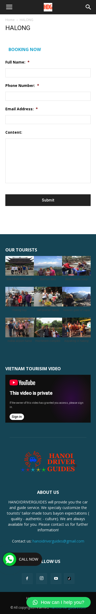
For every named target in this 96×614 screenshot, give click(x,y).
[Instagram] (41, 578)
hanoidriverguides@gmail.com (58, 541)
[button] (88, 7)
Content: (13, 132)
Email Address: (21, 109)
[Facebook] (27, 578)
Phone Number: (22, 85)
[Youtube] (56, 578)
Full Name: (17, 62)
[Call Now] (9, 559)
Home (10, 20)
